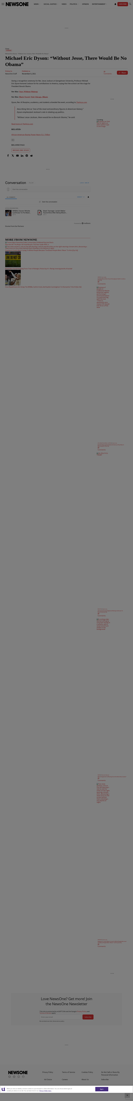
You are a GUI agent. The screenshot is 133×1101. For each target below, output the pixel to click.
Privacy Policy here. (45, 1091)
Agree (102, 1089)
